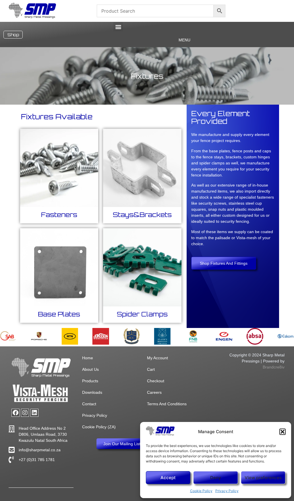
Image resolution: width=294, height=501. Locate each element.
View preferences (263, 477)
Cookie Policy (201, 491)
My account (157, 358)
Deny (215, 477)
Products (90, 381)
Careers (154, 392)
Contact (89, 404)
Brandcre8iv (274, 367)
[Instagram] (25, 413)
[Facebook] (15, 413)
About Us (90, 369)
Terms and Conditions (167, 404)
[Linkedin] (34, 413)
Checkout (155, 381)
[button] (282, 432)
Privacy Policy (227, 491)
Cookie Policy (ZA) (99, 427)
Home (87, 358)
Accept (168, 477)
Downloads (92, 392)
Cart (151, 369)
